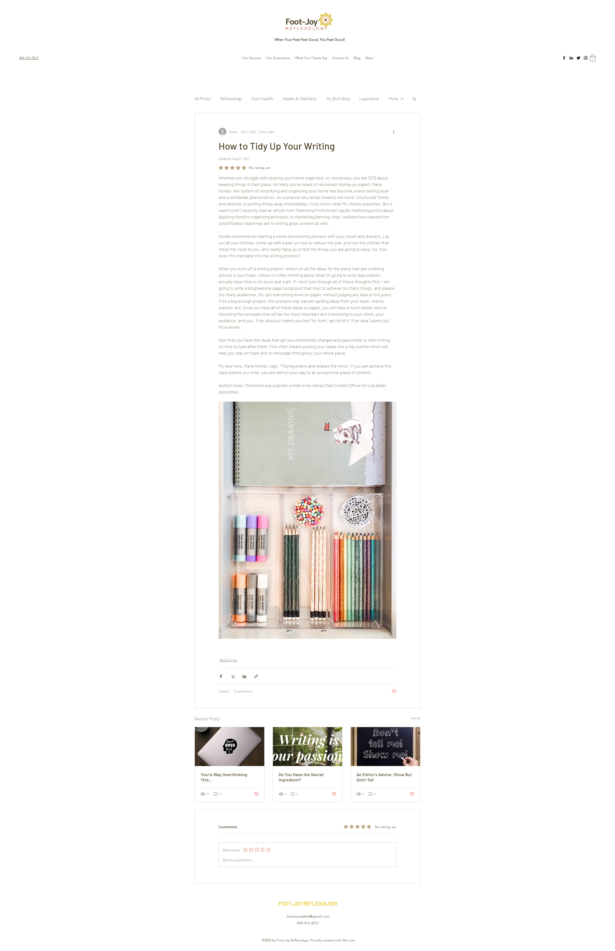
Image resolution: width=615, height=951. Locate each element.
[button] (593, 57)
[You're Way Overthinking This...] (229, 746)
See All (415, 718)
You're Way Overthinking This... (224, 777)
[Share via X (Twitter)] (232, 676)
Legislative (369, 98)
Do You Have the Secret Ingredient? (301, 777)
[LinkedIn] (571, 57)
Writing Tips (228, 660)
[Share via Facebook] (221, 676)
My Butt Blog (338, 98)
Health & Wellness (300, 98)
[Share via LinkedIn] (244, 676)
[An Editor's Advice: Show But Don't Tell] (385, 746)
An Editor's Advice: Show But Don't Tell (384, 777)
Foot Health (262, 98)
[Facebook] (564, 57)
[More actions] (393, 132)
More (393, 98)
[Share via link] (256, 676)
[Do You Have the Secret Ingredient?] (307, 746)
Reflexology (231, 98)
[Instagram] (585, 57)
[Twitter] (578, 57)
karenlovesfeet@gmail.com (308, 916)
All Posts (203, 98)
